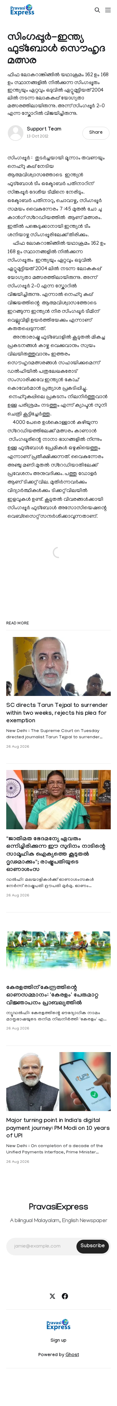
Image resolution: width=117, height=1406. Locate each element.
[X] (52, 1296)
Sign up (58, 1341)
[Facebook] (65, 1296)
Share (96, 133)
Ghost (72, 1355)
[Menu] (108, 10)
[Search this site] (97, 10)
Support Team (44, 130)
